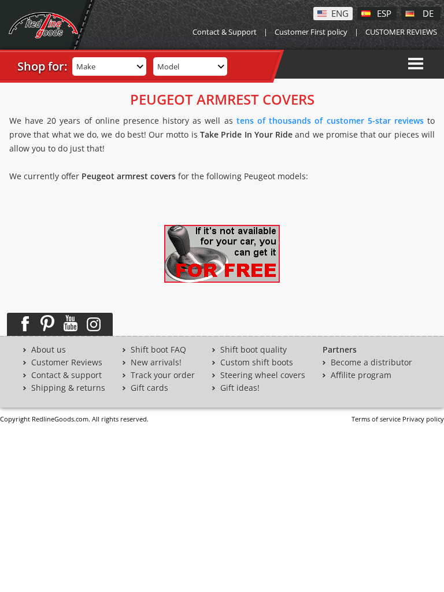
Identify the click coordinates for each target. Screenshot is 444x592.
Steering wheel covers (262, 375)
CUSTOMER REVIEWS (401, 32)
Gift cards (149, 388)
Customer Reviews (66, 362)
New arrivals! (156, 362)
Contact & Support (225, 32)
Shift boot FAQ (158, 350)
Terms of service (376, 419)
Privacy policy (423, 419)
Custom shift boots (256, 362)
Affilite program (361, 375)
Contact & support (66, 375)
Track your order (163, 375)
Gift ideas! (240, 388)
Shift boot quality (253, 350)
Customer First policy (311, 32)
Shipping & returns (68, 388)
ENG (340, 13)
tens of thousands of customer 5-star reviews (330, 120)
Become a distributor (371, 362)
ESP (384, 13)
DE (428, 13)
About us (48, 350)
